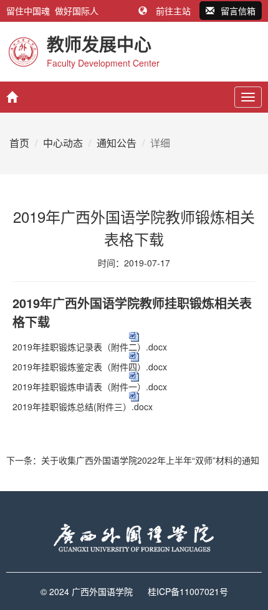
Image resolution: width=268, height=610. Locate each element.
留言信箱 (238, 10)
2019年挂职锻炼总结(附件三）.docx (82, 406)
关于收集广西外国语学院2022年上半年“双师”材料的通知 (150, 460)
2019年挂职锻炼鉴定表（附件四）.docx (89, 366)
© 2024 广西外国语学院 (87, 591)
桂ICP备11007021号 (188, 591)
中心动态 (63, 143)
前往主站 (173, 10)
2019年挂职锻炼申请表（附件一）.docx (89, 386)
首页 (19, 143)
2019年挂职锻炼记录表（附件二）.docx (89, 346)
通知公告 (116, 143)
